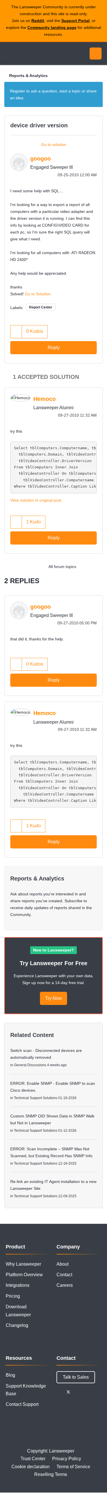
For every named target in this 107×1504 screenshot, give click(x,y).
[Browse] (8, 53)
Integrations (17, 1285)
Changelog (17, 1325)
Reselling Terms (50, 1474)
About (62, 1264)
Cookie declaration (30, 1466)
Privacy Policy (66, 1458)
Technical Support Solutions (35, 1098)
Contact (64, 1274)
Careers (64, 1285)
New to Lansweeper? (53, 950)
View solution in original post (35, 500)
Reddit (37, 20)
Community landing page (51, 27)
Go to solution (53, 144)
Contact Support (22, 1404)
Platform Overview (24, 1274)
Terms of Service (73, 1466)
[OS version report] (85, 566)
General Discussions (30, 1065)
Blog (10, 1375)
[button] (16, 331)
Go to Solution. (38, 294)
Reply (54, 347)
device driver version (39, 125)
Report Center (40, 307)
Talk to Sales (76, 1377)
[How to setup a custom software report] (97, 566)
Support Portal (75, 20)
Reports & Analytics (28, 75)
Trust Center (33, 1458)
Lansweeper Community (31, 53)
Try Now (53, 998)
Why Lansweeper (23, 1264)
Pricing (13, 1296)
